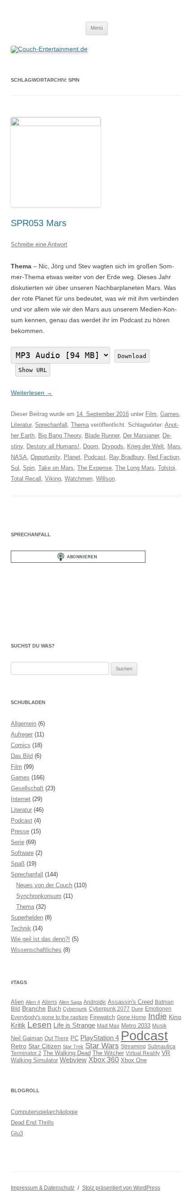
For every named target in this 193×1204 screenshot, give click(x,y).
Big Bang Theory (59, 435)
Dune (137, 1008)
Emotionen (158, 1008)
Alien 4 (33, 1002)
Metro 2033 (135, 1026)
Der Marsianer (141, 435)
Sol (15, 467)
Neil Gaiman (27, 1038)
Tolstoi (166, 467)
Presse (20, 831)
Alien (17, 1002)
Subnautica (161, 1046)
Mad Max (108, 1026)
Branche (34, 1008)
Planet (72, 457)
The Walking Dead (67, 1053)
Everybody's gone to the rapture (49, 1017)
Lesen (39, 1024)
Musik (159, 1026)
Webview (73, 1060)
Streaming (133, 1046)
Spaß (18, 863)
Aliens (49, 1002)
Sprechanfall (51, 424)
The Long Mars (134, 467)
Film (151, 414)
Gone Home (131, 1017)
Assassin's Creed (130, 1001)
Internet (21, 799)
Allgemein (23, 723)
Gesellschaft (27, 788)
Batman (164, 1002)
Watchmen (78, 478)
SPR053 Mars (38, 223)
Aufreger (22, 734)
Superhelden (27, 917)
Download (132, 356)
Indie (157, 1016)
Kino (175, 1016)
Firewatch (102, 1017)
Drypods (112, 446)
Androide (94, 1002)
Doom (90, 446)
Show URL (32, 370)
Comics (21, 745)
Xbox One (134, 1060)
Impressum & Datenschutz (43, 1188)
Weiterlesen (32, 392)
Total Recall (26, 478)
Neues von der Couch (44, 885)
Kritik (18, 1025)
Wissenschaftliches (36, 949)
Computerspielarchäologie (44, 1111)
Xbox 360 (103, 1060)
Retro (18, 1046)
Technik (21, 928)
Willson (105, 478)
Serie (17, 842)
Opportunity (45, 457)
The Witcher (108, 1053)
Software (22, 852)
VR (166, 1052)
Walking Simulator (34, 1060)
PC (74, 1038)
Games (169, 414)
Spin (29, 467)
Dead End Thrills (32, 1122)
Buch (54, 1008)
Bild (15, 1008)
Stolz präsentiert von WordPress (121, 1188)
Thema (80, 424)
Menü (97, 28)
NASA (19, 457)
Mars (173, 446)
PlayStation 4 (99, 1038)
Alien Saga (70, 1002)
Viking (53, 478)
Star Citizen (44, 1046)
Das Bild (22, 756)
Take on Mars (56, 467)
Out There (56, 1038)
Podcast (94, 457)
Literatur (21, 424)
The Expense (94, 467)
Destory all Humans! (52, 446)
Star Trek (73, 1046)
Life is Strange (74, 1025)
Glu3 (17, 1133)
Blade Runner (102, 435)
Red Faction (163, 457)
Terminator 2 (26, 1053)
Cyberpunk (75, 1008)
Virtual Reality (143, 1053)
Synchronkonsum (38, 896)
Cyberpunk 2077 (109, 1008)
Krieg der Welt (145, 446)
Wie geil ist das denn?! (40, 939)
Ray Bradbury (126, 457)
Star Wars (102, 1046)
